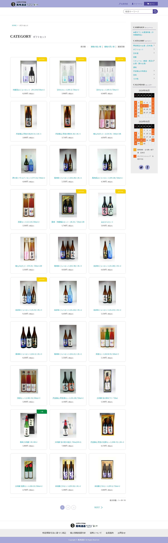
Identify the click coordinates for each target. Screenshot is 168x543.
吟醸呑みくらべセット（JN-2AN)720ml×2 (29, 90)
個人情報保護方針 (78, 533)
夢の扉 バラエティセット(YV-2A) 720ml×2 (28, 178)
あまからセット (107, 222)
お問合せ (122, 533)
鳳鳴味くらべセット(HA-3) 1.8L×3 (28, 354)
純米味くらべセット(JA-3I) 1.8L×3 (28, 310)
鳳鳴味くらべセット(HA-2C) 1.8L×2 (68, 354)
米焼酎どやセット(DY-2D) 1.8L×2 (68, 486)
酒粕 (135, 67)
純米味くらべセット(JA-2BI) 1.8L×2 (107, 266)
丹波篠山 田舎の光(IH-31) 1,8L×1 (28, 134)
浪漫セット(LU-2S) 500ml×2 (28, 222)
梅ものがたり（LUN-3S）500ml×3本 (107, 134)
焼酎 (135, 57)
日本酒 (135, 53)
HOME (14, 25)
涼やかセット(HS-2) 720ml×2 (68, 90)
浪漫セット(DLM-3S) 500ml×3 (107, 354)
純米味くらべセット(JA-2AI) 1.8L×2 (68, 310)
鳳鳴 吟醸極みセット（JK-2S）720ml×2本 (68, 222)
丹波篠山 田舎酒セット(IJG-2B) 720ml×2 (68, 398)
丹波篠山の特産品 (140, 71)
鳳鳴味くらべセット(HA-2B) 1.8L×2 (68, 178)
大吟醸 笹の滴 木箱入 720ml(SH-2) (68, 442)
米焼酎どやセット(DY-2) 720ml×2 (107, 486)
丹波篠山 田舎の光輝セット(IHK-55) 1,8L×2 (107, 442)
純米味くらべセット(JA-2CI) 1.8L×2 (107, 310)
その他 (135, 79)
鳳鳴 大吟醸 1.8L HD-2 (28, 442)
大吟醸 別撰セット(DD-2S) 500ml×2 (28, 486)
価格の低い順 (96, 47)
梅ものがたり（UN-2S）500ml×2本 (28, 266)
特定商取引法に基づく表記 (54, 533)
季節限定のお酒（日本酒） (143, 46)
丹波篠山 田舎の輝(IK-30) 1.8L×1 (68, 134)
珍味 (135, 75)
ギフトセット (138, 49)
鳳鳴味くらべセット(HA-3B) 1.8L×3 (68, 266)
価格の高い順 (109, 47)
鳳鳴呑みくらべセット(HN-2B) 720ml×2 (107, 178)
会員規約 (110, 533)
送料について (96, 533)
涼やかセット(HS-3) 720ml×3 (107, 90)
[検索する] (155, 11)
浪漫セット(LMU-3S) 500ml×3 (28, 398)
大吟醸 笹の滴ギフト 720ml (107, 398)
